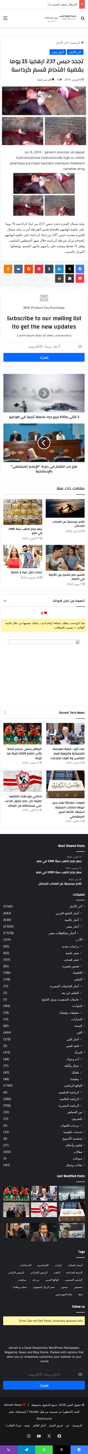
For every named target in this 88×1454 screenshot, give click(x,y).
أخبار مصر (58, 52)
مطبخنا (74, 1079)
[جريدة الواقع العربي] (60, 18)
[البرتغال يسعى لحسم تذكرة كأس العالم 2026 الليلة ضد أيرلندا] (22, 734)
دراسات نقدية (70, 946)
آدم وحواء (73, 1059)
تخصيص (78, 1287)
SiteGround (44, 1418)
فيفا (80, 1294)
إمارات (58, 1265)
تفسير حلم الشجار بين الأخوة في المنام (67, 577)
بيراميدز (22, 1279)
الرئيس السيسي (73, 1279)
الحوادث (77, 1006)
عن (67, 1425)
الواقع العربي (52, 1279)
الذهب (56, 1272)
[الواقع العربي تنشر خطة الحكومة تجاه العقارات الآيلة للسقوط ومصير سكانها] (16, 1230)
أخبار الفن (73, 1039)
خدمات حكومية (72, 1132)
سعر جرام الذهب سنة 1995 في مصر (25, 531)
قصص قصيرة (70, 966)
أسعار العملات (74, 1265)
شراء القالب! (13, 1425)
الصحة (78, 1025)
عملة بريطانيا (20, 1287)
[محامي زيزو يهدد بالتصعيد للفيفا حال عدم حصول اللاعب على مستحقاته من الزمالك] (22, 781)
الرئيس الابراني (16, 1272)
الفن (79, 1032)
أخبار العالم (39, 1425)
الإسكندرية (42, 1265)
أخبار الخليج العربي (67, 913)
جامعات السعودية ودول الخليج (60, 999)
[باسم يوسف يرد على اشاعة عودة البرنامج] (44, 1232)
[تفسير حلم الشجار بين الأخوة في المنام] (65, 558)
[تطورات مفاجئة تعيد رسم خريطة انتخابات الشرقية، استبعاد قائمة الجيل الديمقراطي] (65, 784)
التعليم (78, 979)
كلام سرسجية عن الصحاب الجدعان (68, 524)
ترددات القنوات (69, 1125)
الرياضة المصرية (69, 1105)
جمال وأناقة (71, 1065)
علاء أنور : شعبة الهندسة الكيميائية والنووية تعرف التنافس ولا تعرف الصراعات (67, 753)
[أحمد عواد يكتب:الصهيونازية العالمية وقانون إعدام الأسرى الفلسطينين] (72, 1193)
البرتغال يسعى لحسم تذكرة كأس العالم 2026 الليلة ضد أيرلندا (40, 4)
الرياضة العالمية (69, 1099)
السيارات (76, 1019)
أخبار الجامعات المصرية (64, 986)
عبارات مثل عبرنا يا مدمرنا (26, 572)
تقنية (27, 1425)
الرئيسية (75, 42)
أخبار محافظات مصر (62, 933)
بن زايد (35, 1279)
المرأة (78, 1052)
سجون (64, 1287)
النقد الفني (72, 1046)
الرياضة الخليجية (69, 1092)
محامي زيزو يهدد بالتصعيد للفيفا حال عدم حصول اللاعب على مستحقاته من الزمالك (23, 801)
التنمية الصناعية (74, 1272)
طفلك (75, 1072)
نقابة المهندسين (64, 1294)
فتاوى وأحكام (74, 1145)
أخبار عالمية (72, 920)
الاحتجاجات (25, 1265)
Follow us (78, 1307)
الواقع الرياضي (73, 1085)
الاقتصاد (77, 972)
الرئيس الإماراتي (38, 1272)
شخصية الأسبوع (72, 1138)
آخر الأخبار (62, 42)
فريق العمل (56, 1425)
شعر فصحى (71, 959)
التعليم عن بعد (70, 993)
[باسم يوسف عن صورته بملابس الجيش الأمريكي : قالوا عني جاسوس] (72, 1230)
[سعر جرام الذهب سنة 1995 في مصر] (22, 512)
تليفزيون (77, 1118)
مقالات (78, 1152)
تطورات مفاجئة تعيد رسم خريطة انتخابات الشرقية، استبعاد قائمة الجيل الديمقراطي (69, 809)
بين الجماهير (74, 1112)
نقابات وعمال (74, 1165)
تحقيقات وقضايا (69, 1012)
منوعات (77, 1158)
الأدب (79, 939)
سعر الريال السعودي (44, 1287)
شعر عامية (72, 953)
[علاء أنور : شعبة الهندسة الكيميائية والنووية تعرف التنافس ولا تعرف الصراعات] (65, 734)
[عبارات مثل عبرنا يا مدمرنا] (22, 556)
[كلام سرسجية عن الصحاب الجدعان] (65, 508)
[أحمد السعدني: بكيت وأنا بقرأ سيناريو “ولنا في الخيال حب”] (16, 1209)
